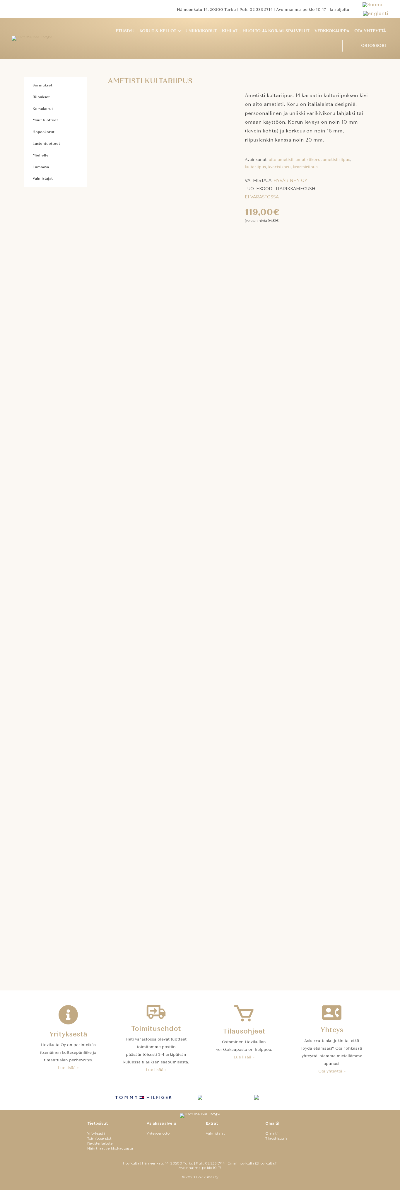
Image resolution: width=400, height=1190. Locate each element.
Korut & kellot (157, 30)
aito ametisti (281, 159)
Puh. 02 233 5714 (256, 9)
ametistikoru (308, 159)
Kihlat (229, 30)
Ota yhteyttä (370, 30)
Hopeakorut (43, 132)
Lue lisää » (68, 1067)
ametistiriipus (336, 159)
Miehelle (41, 155)
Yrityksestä (96, 1133)
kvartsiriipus (305, 167)
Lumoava (41, 167)
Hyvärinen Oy (290, 180)
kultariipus (255, 167)
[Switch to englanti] (375, 13)
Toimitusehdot (99, 1138)
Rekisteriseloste (99, 1143)
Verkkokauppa (331, 30)
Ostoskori (373, 45)
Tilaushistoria (276, 1138)
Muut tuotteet (45, 120)
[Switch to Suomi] (375, 4)
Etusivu (125, 30)
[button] (179, 31)
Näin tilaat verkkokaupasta (110, 1148)
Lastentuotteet (46, 143)
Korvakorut (43, 108)
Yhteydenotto (158, 1133)
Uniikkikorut (201, 30)
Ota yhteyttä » (332, 1071)
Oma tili (272, 1133)
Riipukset (41, 97)
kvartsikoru (279, 167)
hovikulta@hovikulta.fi (257, 1163)
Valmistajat (43, 178)
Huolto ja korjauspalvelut (276, 30)
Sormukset (42, 85)
